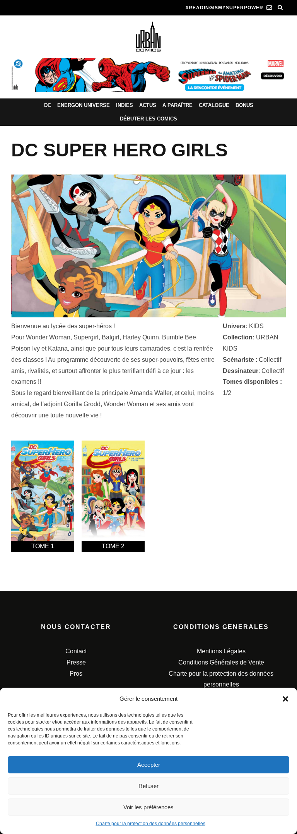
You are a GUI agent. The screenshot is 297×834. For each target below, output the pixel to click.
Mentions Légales (221, 651)
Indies (124, 105)
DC (47, 105)
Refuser (148, 786)
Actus (147, 105)
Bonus (244, 105)
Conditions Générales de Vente (221, 662)
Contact (76, 651)
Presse (76, 662)
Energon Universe (83, 105)
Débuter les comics (148, 119)
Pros (76, 673)
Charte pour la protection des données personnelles (150, 823)
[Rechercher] (280, 7)
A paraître (177, 105)
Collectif (270, 359)
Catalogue (214, 105)
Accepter (148, 764)
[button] (285, 699)
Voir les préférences (148, 807)
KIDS (256, 326)
